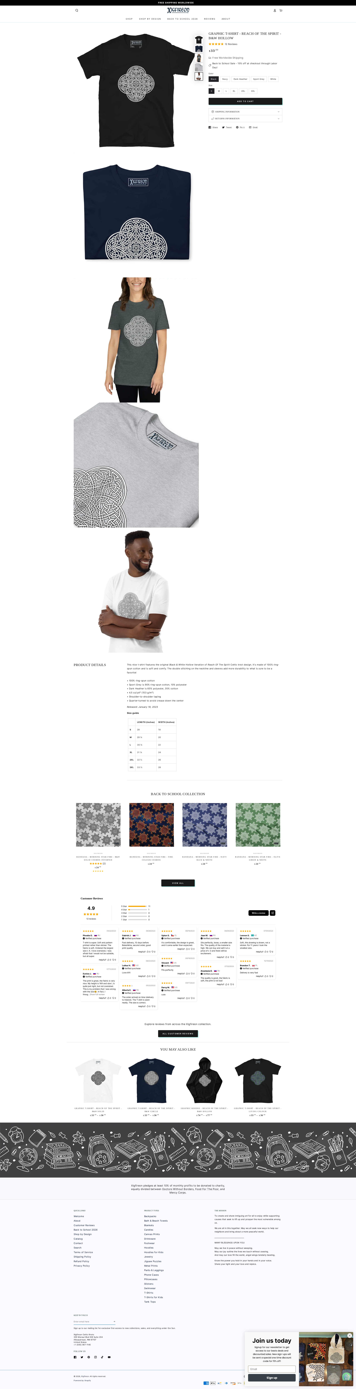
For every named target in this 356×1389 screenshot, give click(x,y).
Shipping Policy (82, 1256)
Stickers (148, 1283)
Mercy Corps (178, 1192)
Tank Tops (150, 1301)
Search (77, 1247)
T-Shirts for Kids (153, 1297)
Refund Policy (81, 1261)
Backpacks (150, 1216)
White (273, 79)
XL (234, 91)
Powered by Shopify (82, 1380)
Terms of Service (83, 1252)
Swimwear (150, 1288)
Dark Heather (240, 79)
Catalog (78, 1238)
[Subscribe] (114, 1322)
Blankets (149, 1225)
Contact (78, 1243)
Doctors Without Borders (178, 1189)
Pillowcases (150, 1279)
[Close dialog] (349, 1335)
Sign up (272, 1378)
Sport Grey (258, 79)
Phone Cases (151, 1274)
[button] (77, 10)
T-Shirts (148, 1292)
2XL (243, 91)
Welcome (79, 1216)
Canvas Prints (152, 1234)
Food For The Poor (207, 1189)
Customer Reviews (84, 1225)
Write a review (258, 913)
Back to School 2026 (85, 1229)
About (77, 1220)
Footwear (149, 1243)
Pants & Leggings (154, 1270)
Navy (225, 79)
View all (178, 883)
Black (214, 79)
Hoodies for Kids (153, 1252)
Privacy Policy (82, 1265)
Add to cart (245, 101)
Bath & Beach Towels (156, 1220)
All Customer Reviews (178, 1034)
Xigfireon (85, 1376)
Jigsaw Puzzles (152, 1261)
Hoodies (149, 1247)
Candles (148, 1229)
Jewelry (148, 1256)
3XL (253, 91)
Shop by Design (83, 1234)
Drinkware (150, 1238)
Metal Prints (151, 1265)
